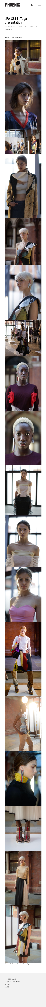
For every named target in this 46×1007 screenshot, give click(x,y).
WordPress (35, 1004)
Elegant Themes (19, 1004)
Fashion (31, 27)
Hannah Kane (11, 27)
